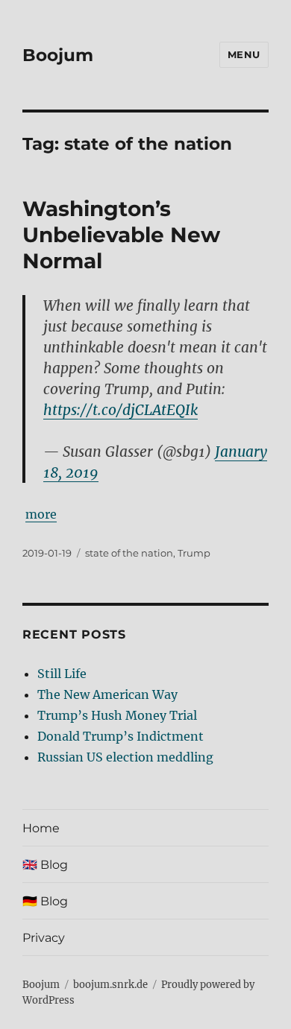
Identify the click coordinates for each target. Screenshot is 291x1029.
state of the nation (129, 553)
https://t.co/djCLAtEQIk (120, 410)
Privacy (43, 938)
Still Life (62, 673)
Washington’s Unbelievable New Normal (121, 234)
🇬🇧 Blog (45, 865)
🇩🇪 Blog (45, 901)
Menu (244, 54)
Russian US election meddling (125, 757)
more (41, 514)
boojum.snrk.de (110, 984)
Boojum (57, 55)
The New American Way (107, 694)
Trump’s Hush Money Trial (117, 715)
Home (41, 828)
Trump (194, 553)
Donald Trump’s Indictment (120, 736)
